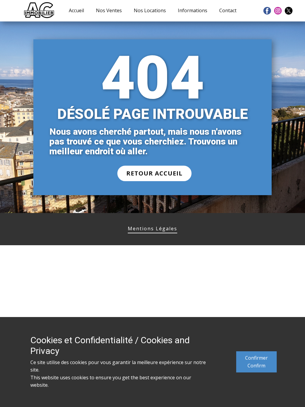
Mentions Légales (152, 228)
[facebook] (267, 11)
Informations (192, 10)
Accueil (76, 10)
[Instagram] (278, 11)
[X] (288, 11)
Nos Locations (150, 10)
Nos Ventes (109, 10)
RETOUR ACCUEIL (154, 173)
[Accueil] (39, 11)
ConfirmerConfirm (256, 362)
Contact (227, 10)
